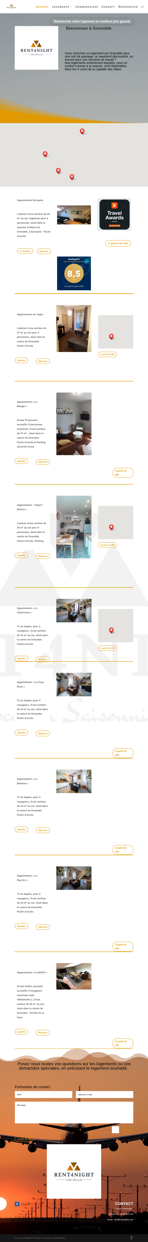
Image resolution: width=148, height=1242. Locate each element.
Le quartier (25, 251)
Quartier (21, 360)
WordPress (59, 1238)
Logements (60, 7)
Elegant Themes (32, 1238)
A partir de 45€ (107, 648)
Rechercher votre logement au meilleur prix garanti (92, 21)
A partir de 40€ (107, 354)
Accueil (42, 7)
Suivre (25, 1204)
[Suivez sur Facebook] (17, 1204)
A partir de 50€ (118, 243)
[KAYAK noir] (114, 230)
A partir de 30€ (120, 1043)
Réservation (128, 7)
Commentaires (86, 7)
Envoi (127, 1130)
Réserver (42, 361)
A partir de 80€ (120, 473)
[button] (46, 154)
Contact (108, 7)
